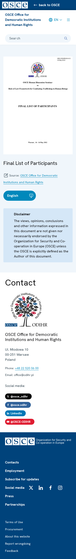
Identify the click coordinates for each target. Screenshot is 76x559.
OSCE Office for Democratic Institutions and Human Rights (23, 19)
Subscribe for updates (22, 479)
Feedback (11, 551)
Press (9, 496)
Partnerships (15, 504)
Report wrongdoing (17, 544)
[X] (31, 488)
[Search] (66, 38)
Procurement (14, 529)
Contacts (12, 462)
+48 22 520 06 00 (27, 368)
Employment (14, 471)
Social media (14, 487)
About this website (17, 536)
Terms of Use (14, 522)
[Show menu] (68, 20)
